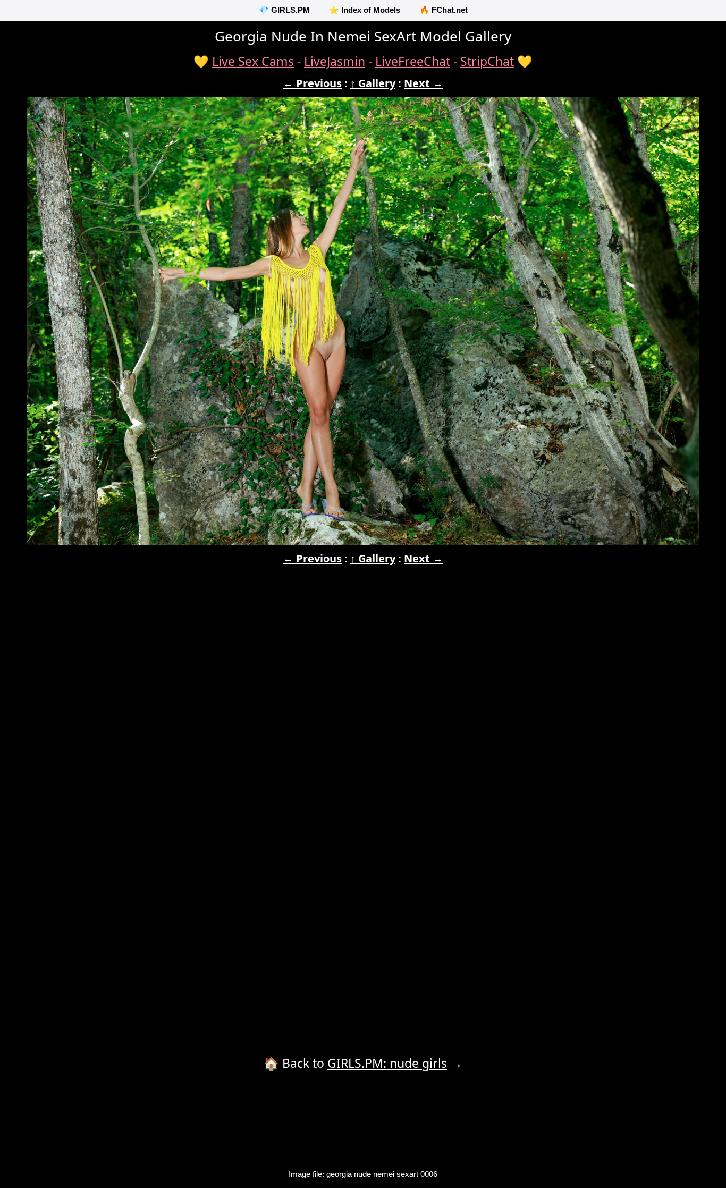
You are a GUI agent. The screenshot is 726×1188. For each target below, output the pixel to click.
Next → (423, 83)
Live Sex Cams (253, 61)
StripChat (487, 61)
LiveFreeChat (412, 61)
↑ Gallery (372, 83)
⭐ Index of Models (364, 9)
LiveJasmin (334, 61)
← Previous (312, 83)
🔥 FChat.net (443, 9)
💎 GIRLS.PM (284, 9)
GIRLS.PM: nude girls (387, 1063)
